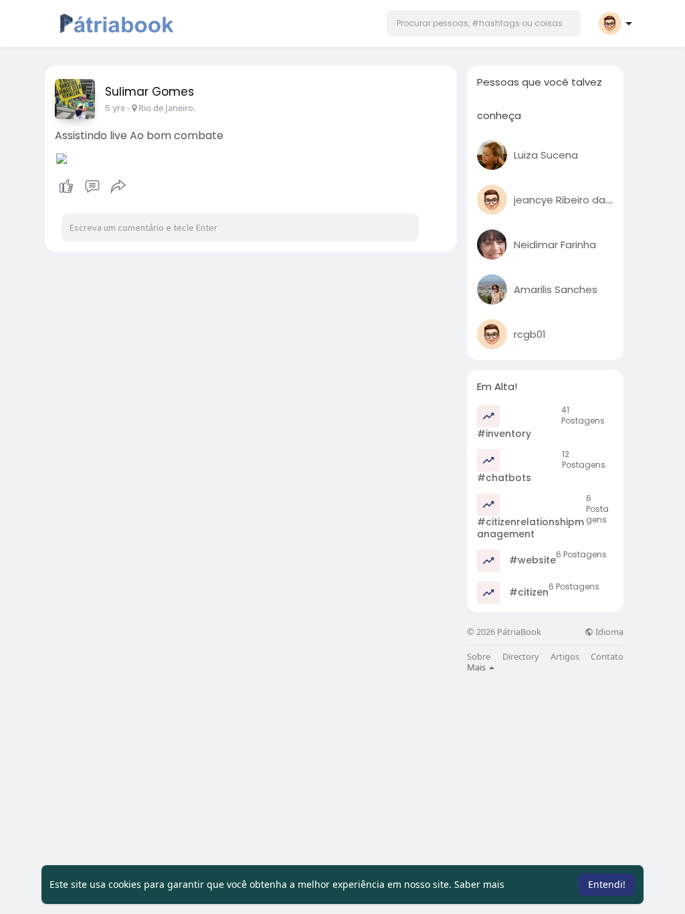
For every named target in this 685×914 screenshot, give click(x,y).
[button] (484, 23)
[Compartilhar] (118, 186)
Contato (607, 656)
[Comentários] (92, 186)
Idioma (608, 632)
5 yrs (115, 108)
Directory (520, 656)
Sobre (478, 656)
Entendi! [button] (606, 884)
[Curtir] (92, 186)
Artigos (565, 656)
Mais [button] (477, 667)
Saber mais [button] (479, 884)
